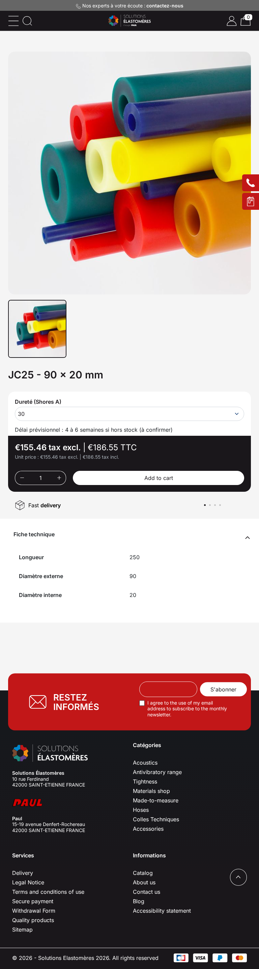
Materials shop (151, 791)
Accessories (148, 828)
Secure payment (32, 901)
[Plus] (59, 478)
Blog (138, 901)
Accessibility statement (162, 910)
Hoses (141, 809)
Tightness (145, 781)
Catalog (143, 873)
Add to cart (158, 478)
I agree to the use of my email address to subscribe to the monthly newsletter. (187, 708)
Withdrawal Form (33, 910)
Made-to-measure (155, 800)
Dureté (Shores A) (38, 401)
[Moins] (22, 478)
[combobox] (129, 414)
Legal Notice (28, 882)
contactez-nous (164, 5)
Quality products (33, 920)
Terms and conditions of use (48, 891)
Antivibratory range (157, 772)
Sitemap (22, 929)
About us (144, 882)
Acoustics (145, 762)
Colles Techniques (156, 819)
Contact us (146, 891)
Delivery (22, 873)
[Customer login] (232, 21)
